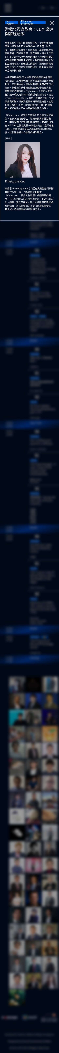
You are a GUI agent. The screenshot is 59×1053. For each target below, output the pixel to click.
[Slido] (8, 138)
